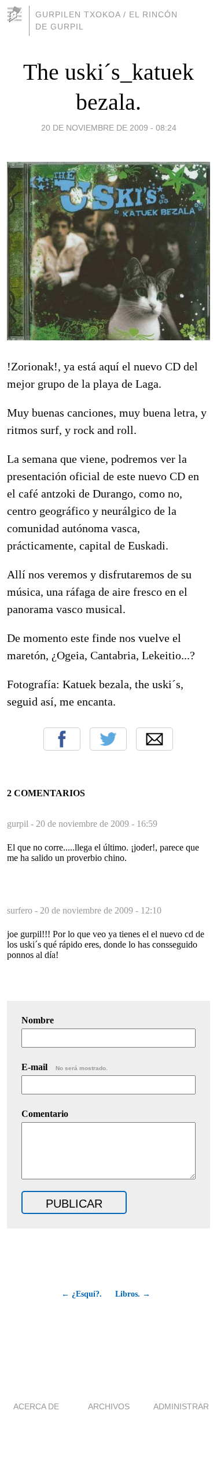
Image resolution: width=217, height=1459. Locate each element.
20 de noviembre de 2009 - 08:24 (108, 127)
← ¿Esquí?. (81, 1294)
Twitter (108, 739)
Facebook (61, 739)
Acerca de (36, 1406)
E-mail (64, 1067)
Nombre (37, 1020)
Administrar (181, 1406)
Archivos (109, 1406)
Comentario (44, 1114)
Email (154, 739)
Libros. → (132, 1294)
